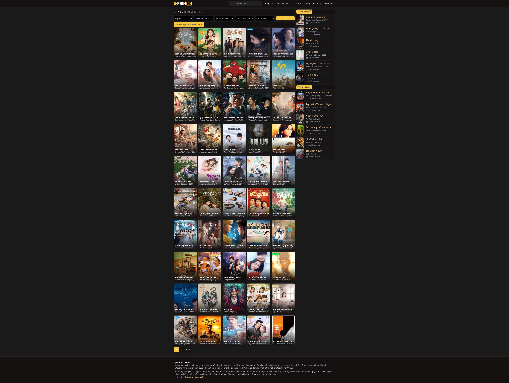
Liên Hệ (178, 377)
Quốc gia (308, 3)
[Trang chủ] (183, 3)
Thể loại (295, 3)
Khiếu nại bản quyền (194, 377)
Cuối (188, 349)
